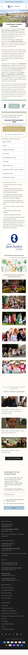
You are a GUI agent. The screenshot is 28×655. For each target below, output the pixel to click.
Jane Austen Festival (6, 595)
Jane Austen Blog (6, 598)
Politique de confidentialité (8, 610)
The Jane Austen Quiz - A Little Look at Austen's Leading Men (11, 411)
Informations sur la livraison (9, 613)
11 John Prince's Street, (7, 543)
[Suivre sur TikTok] (21, 634)
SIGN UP (14, 508)
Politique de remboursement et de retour (12, 616)
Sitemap (3, 618)
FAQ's (3, 626)
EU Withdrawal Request (8, 629)
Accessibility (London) (7, 624)
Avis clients (4, 605)
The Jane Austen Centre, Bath (9, 562)
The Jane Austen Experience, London (11, 567)
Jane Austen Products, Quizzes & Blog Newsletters (15, 500)
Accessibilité (4, 621)
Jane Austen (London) (7, 587)
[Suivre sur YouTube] (17, 634)
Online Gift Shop (5, 573)
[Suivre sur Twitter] (6, 634)
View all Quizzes (14, 458)
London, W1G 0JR (6, 545)
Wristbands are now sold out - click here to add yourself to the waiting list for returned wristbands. (14, 129)
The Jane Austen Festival (8, 578)
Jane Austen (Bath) (6, 593)
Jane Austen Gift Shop (7, 590)
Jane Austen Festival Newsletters (15, 503)
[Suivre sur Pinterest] (13, 634)
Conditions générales (7, 608)
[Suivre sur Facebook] (2, 634)
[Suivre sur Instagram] (9, 634)
